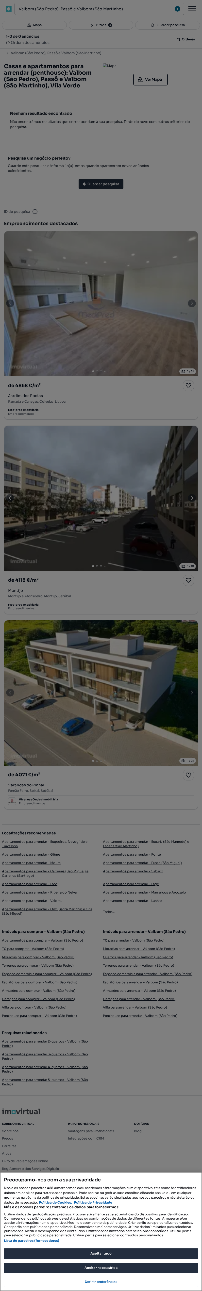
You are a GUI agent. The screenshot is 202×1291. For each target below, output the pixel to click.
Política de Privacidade (93, 1202)
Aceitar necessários (100, 1268)
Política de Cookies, (56, 1202)
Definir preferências (101, 1282)
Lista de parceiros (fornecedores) (31, 1241)
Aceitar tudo (101, 1253)
